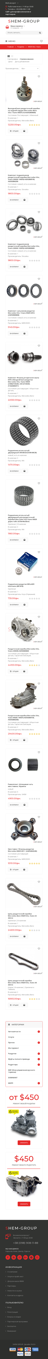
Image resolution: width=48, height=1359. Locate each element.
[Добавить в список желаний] (39, 76)
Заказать (24, 1143)
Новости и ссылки (14, 1291)
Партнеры (11, 1286)
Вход (9, 1307)
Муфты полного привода (19, 1059)
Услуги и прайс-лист (15, 1276)
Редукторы (13, 1064)
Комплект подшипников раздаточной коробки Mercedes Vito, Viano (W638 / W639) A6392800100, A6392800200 (24, 178)
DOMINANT (13, 1077)
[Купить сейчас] (24, 131)
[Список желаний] (41, 41)
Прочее (11, 1042)
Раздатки (12, 1053)
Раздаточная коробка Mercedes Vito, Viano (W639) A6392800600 (23, 650)
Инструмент (13, 1048)
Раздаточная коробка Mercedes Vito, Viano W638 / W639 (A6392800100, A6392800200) (23, 718)
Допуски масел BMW (15, 1281)
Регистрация (12, 1312)
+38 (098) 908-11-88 (23, 9)
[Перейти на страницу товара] (24, 89)
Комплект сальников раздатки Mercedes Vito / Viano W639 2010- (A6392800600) (21, 313)
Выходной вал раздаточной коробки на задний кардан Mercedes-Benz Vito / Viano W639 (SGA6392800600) (24, 110)
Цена (10, 61)
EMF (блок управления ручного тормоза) (21, 1071)
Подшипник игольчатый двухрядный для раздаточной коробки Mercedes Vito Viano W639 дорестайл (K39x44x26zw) (22, 518)
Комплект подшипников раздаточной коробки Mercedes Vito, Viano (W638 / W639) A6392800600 (24, 246)
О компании (12, 1272)
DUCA (33, 1344)
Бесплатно (11, 1326)
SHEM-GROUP (24, 21)
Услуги (11, 1037)
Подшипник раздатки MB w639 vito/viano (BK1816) (21, 585)
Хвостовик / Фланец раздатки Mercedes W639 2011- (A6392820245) (22, 850)
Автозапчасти (14, 1031)
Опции (15, 131)
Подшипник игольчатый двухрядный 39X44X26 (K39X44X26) (22, 451)
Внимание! (11, 1331)
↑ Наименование (26, 59)
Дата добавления (22, 61)
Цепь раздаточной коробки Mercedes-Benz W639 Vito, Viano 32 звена (22, 916)
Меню (11, 41)
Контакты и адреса (15, 1295)
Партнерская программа (17, 1321)
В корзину (14, 200)
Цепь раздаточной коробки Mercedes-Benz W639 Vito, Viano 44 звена (22, 983)
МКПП (10, 1083)
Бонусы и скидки (14, 1317)
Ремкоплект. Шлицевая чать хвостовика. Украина (20, 785)
